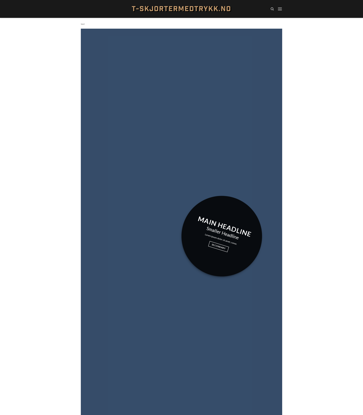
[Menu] (279, 9)
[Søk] (272, 9)
